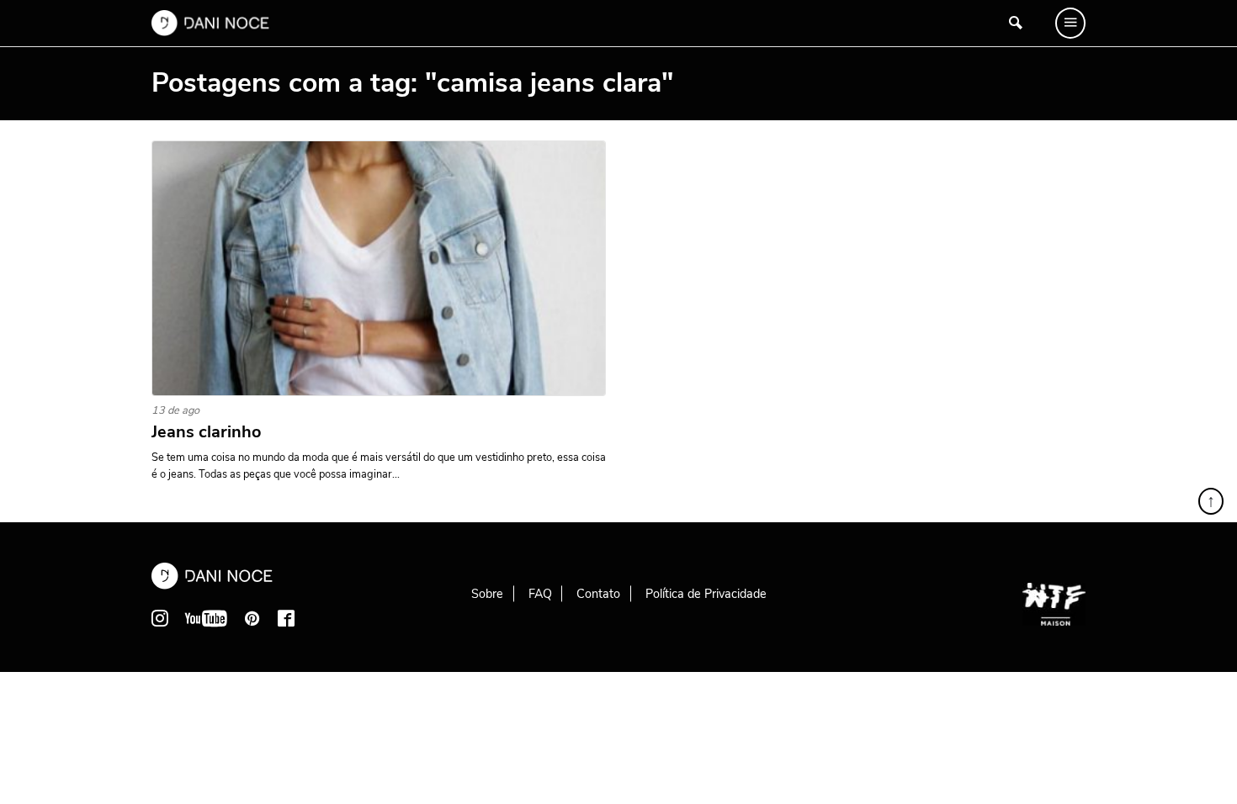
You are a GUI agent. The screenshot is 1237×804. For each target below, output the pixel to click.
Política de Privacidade (706, 593)
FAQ (540, 593)
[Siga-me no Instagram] (159, 618)
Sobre (487, 593)
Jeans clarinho (206, 432)
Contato (598, 593)
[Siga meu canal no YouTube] (206, 618)
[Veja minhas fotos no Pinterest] (252, 618)
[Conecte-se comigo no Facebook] (286, 618)
